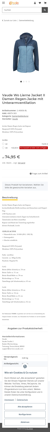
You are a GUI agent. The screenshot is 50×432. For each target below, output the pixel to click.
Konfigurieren (25, 414)
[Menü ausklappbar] (3, 1)
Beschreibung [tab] (10, 197)
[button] (35, 3)
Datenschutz (22, 400)
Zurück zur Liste (10, 20)
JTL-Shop (29, 428)
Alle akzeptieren (25, 406)
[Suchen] (45, 10)
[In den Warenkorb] (4, 28)
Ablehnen (25, 422)
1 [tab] (21, 81)
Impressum (9, 400)
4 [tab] (29, 81)
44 (26, 148)
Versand (21, 163)
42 (26, 144)
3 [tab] (26, 81)
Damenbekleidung (20, 116)
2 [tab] (24, 81)
